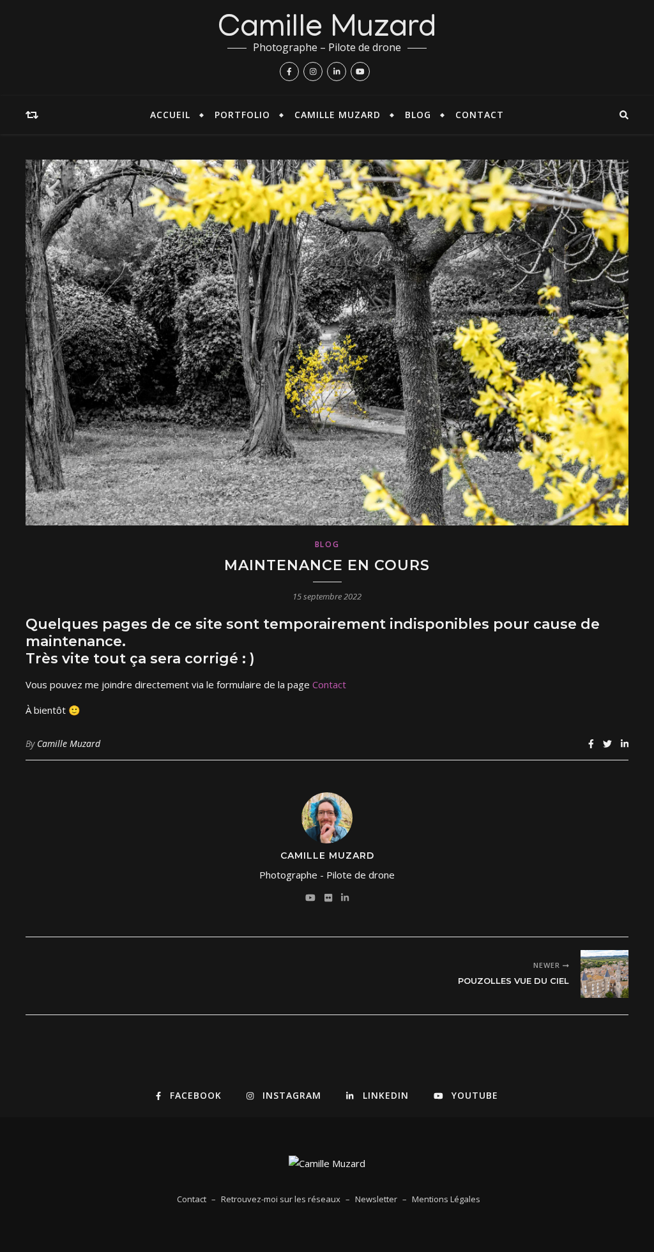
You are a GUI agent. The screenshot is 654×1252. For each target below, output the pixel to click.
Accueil (170, 115)
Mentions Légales (446, 1199)
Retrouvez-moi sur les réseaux (280, 1199)
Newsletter (376, 1199)
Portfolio (242, 115)
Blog (418, 115)
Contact (479, 115)
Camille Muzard (327, 30)
